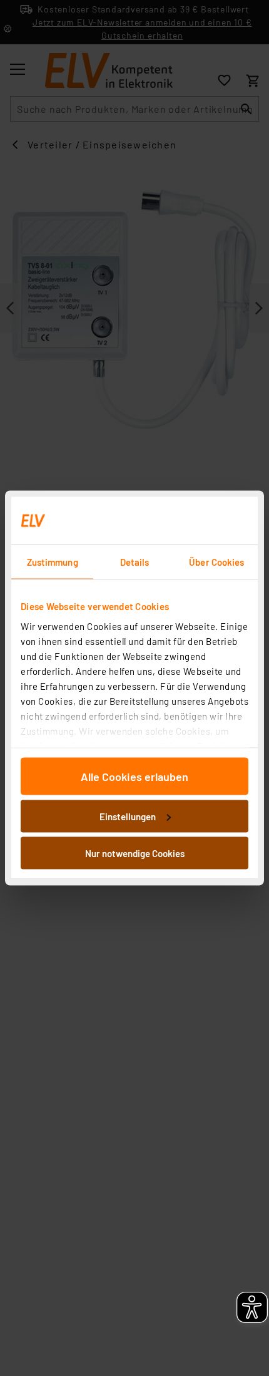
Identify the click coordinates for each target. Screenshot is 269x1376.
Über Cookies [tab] (216, 562)
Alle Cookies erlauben (134, 776)
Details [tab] (135, 562)
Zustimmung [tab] (52, 562)
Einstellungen (127, 815)
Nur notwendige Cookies (135, 853)
